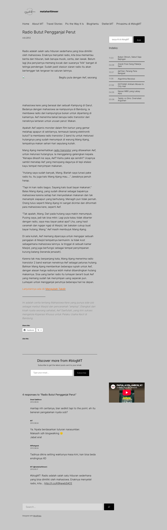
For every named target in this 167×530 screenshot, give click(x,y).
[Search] (109, 507)
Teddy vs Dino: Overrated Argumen (129, 99)
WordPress (37, 516)
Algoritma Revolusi (126, 79)
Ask (139, 40)
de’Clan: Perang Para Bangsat (127, 72)
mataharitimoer (49, 11)
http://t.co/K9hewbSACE (58, 483)
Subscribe (81, 373)
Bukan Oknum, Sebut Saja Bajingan (129, 58)
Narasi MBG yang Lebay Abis (129, 92)
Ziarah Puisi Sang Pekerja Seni (129, 65)
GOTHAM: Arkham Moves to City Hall (131, 85)
